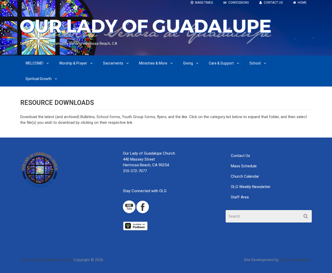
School (255, 63)
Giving (188, 63)
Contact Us (240, 155)
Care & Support (221, 63)
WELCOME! (34, 63)
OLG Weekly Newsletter (251, 186)
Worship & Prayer (73, 63)
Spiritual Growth (38, 79)
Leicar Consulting (294, 259)
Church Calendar (245, 176)
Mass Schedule (244, 166)
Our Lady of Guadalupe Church (46, 259)
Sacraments (113, 63)
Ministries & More (153, 63)
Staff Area (240, 197)
